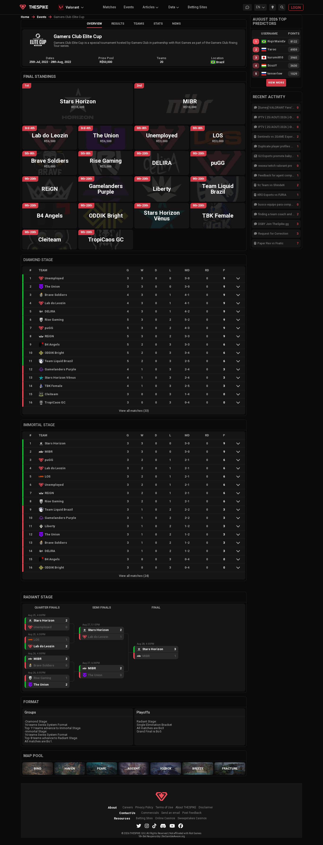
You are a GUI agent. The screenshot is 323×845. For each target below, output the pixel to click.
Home (25, 17)
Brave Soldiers (56, 295)
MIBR (48, 451)
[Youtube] (172, 825)
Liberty (50, 526)
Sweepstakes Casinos (192, 818)
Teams (139, 23)
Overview (94, 23)
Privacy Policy (144, 807)
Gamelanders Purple (60, 369)
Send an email (170, 812)
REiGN (49, 336)
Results (117, 23)
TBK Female (53, 386)
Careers (127, 807)
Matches (109, 7)
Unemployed (54, 278)
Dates (50, 58)
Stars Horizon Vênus (60, 377)
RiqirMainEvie (276, 41)
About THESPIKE (185, 807)
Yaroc (271, 49)
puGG (49, 328)
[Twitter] (138, 825)
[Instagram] (147, 825)
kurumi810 (275, 57)
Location (217, 58)
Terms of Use (164, 807)
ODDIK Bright (54, 353)
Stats (158, 23)
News (176, 23)
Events (129, 7)
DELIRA (50, 311)
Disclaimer (206, 807)
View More (276, 82)
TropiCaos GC (55, 402)
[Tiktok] (154, 825)
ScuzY (272, 65)
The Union (52, 286)
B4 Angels (52, 344)
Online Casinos (165, 818)
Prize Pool (105, 58)
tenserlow (274, 73)
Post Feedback (191, 812)
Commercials (150, 812)
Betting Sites (197, 7)
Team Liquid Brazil (59, 361)
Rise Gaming (54, 319)
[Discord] (163, 825)
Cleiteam (51, 394)
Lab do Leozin (55, 303)
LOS (47, 476)
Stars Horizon (55, 443)
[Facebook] (180, 825)
